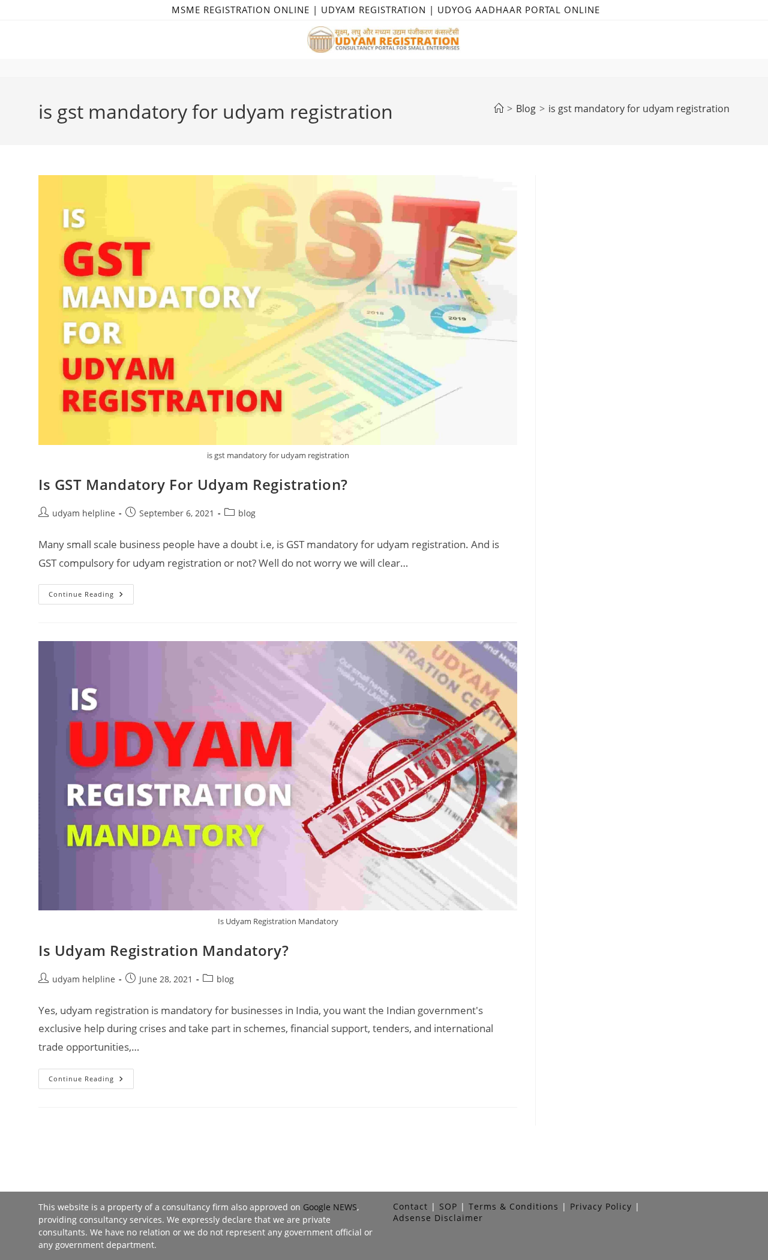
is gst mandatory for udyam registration (639, 108)
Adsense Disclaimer (438, 1217)
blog (247, 513)
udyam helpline (83, 513)
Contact (410, 1206)
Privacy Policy (601, 1206)
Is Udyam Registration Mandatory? (163, 950)
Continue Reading (91, 596)
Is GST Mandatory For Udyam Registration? (193, 484)
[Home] (498, 108)
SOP (448, 1206)
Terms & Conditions (514, 1206)
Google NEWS (330, 1207)
